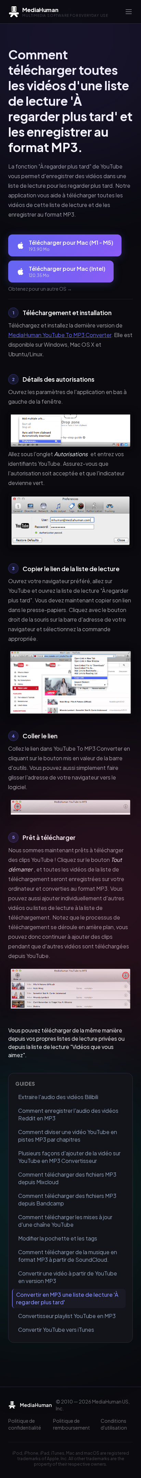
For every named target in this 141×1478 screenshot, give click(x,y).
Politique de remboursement (71, 1424)
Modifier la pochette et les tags (57, 1238)
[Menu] (129, 12)
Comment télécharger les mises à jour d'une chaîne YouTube (65, 1220)
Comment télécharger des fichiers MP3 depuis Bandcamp (67, 1199)
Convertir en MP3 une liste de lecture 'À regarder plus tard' (67, 1298)
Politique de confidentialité (24, 1424)
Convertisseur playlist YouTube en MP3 (67, 1315)
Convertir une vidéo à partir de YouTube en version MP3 (67, 1277)
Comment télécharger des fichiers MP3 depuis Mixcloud (67, 1178)
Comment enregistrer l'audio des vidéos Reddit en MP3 (68, 1114)
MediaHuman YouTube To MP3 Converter (59, 334)
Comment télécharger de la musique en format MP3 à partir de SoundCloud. (67, 1255)
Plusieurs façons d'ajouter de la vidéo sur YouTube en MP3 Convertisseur (69, 1157)
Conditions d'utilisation (114, 1424)
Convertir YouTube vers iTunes (56, 1329)
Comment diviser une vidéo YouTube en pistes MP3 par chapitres (67, 1135)
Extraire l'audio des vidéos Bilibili (58, 1096)
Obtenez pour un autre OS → (40, 289)
